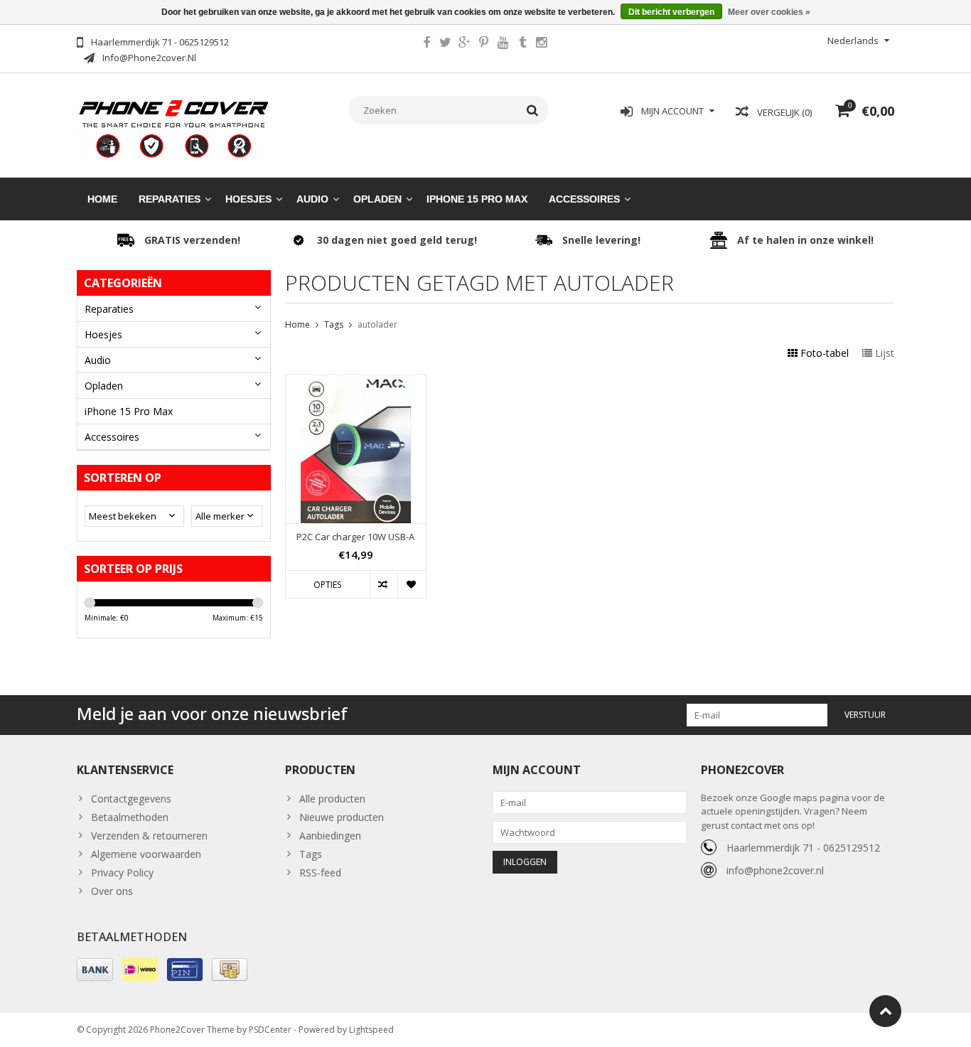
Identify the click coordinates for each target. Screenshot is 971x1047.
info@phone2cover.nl (775, 870)
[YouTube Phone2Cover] (503, 44)
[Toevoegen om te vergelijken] (383, 584)
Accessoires (584, 199)
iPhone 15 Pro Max (477, 199)
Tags (333, 324)
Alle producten (332, 798)
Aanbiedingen (330, 835)
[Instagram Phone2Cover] (541, 44)
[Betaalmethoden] (95, 969)
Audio (312, 199)
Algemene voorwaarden (146, 854)
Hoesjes (248, 199)
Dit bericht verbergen (671, 12)
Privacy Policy (122, 872)
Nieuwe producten (341, 817)
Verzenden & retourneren (149, 835)
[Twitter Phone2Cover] (446, 44)
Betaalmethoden (129, 817)
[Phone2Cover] (174, 127)
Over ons (112, 891)
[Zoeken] (532, 110)
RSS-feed (320, 872)
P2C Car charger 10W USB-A (355, 537)
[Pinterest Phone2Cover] (484, 44)
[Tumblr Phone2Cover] (522, 44)
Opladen (377, 199)
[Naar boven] (885, 1011)
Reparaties (169, 199)
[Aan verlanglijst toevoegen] (411, 584)
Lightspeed (371, 1030)
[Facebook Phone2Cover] (426, 44)
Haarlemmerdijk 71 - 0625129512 (803, 847)
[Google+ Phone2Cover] (465, 44)
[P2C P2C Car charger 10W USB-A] (356, 383)
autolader (377, 324)
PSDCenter (270, 1030)
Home (102, 199)
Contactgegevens (131, 798)
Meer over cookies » (769, 12)
